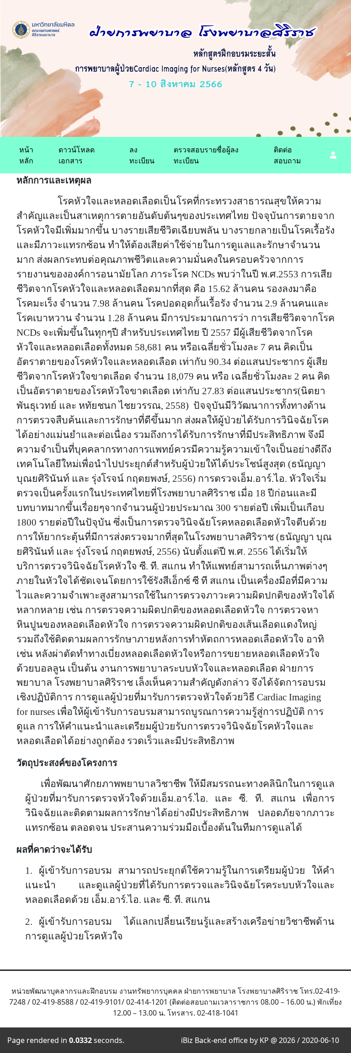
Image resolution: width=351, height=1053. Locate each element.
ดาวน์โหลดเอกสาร (76, 155)
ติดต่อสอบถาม (287, 155)
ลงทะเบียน (141, 155)
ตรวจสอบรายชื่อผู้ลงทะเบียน (206, 155)
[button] (332, 155)
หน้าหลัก (26, 155)
